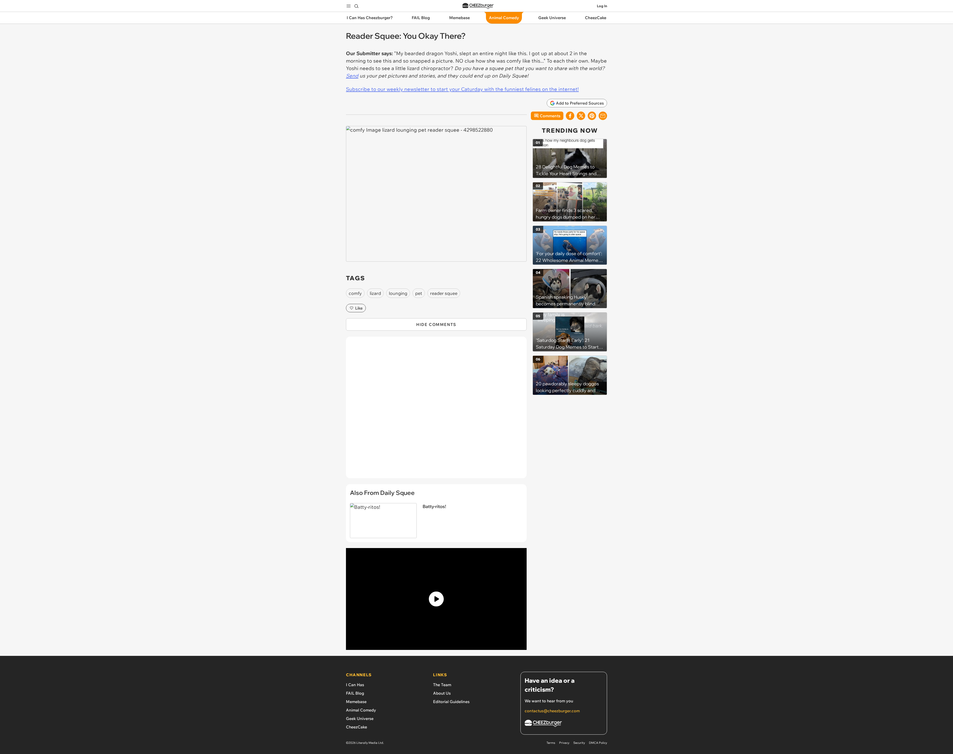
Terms (550, 743)
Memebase (356, 701)
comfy (355, 293)
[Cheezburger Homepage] (478, 6)
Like (359, 308)
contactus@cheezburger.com (552, 710)
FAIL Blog (355, 693)
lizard (375, 293)
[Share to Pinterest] (592, 116)
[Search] (356, 5)
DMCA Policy (598, 743)
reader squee (443, 293)
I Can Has (355, 684)
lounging (398, 293)
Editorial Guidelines (451, 701)
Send (352, 76)
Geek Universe (360, 718)
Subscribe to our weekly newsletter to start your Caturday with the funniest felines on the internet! (462, 89)
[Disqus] (436, 410)
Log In (602, 6)
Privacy (564, 743)
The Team (442, 684)
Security (579, 743)
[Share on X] (581, 116)
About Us (442, 693)
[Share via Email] (603, 116)
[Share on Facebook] (570, 116)
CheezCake (356, 726)
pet (418, 293)
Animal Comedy (361, 710)
